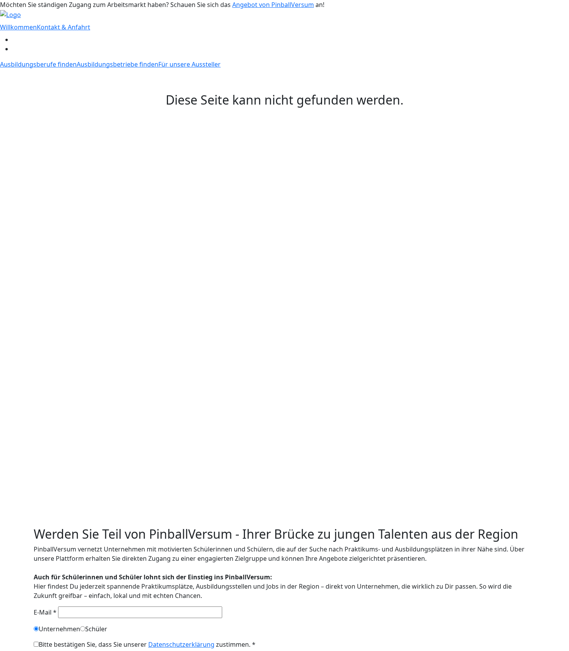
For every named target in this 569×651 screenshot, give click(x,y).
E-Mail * (46, 612)
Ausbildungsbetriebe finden (117, 64)
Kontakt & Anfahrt (63, 27)
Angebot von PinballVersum (273, 4)
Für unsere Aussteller (189, 64)
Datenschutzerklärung (181, 644)
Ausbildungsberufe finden (38, 64)
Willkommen (18, 27)
